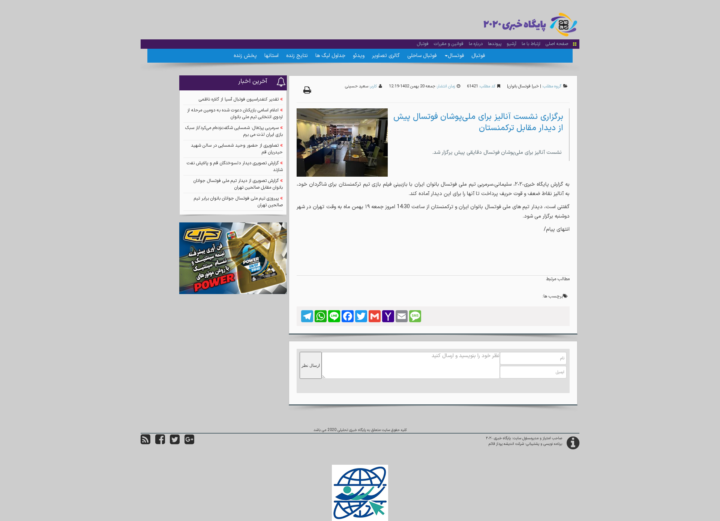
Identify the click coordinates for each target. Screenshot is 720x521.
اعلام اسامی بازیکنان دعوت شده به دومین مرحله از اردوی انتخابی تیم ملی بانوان (235, 113)
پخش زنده (245, 56)
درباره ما (476, 44)
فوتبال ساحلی (421, 56)
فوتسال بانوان (519, 86)
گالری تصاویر (386, 56)
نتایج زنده (297, 56)
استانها (271, 56)
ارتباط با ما (531, 44)
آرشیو (511, 44)
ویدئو (358, 56)
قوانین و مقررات (449, 44)
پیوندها (494, 44)
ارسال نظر (311, 365)
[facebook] (160, 442)
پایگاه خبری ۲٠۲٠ (498, 438)
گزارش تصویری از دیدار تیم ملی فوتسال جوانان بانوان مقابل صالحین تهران (238, 184)
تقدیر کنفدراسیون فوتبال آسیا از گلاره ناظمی (239, 99)
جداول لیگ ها (330, 56)
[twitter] (175, 442)
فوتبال (423, 44)
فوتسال (456, 56)
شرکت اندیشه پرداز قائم (506, 444)
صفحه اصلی (557, 44)
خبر (536, 86)
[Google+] (189, 442)
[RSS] (145, 442)
